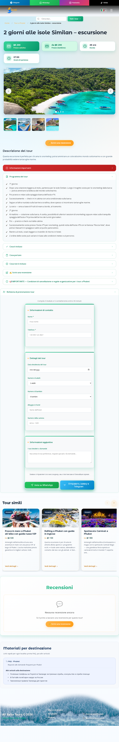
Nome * (31, 317)
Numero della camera (36, 418)
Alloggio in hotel (34, 405)
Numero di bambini (35, 391)
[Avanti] (114, 503)
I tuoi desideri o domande (37, 449)
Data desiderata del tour (37, 364)
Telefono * (32, 330)
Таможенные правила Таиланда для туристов (28, 681)
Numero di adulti (34, 378)
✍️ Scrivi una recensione (59, 143)
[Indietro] (107, 503)
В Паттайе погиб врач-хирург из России (26, 677)
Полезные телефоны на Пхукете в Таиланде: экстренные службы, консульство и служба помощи (50, 674)
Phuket (51, 717)
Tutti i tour (74, 19)
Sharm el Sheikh (55, 710)
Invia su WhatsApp (43, 485)
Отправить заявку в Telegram (78, 485)
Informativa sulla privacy (14, 718)
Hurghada (52, 713)
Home (7, 23)
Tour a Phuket (19, 23)
